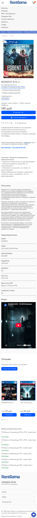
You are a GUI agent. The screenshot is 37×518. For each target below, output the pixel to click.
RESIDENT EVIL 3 (8, 403)
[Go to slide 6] (21, 79)
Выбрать (9, 415)
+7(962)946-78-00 (8, 482)
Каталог (4, 8)
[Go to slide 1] (15, 79)
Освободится (6, 96)
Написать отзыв (9, 369)
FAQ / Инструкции (8, 13)
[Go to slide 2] (16, 79)
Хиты (3, 32)
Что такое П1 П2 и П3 (19, 147)
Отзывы (4, 11)
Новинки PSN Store (30, 32)
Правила (4, 22)
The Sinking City (26, 403)
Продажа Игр (6, 16)
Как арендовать (6, 147)
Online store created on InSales (11, 516)
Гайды (3, 24)
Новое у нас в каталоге (14, 32)
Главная (4, 36)
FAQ (26, 144)
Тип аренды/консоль (9, 85)
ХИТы (12, 36)
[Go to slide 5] (20, 79)
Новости (4, 27)
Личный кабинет (7, 19)
